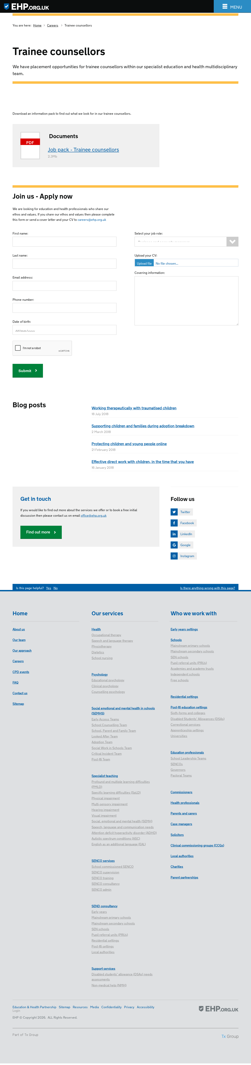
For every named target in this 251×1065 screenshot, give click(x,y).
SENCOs (177, 763)
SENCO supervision (105, 872)
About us (19, 629)
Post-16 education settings (189, 707)
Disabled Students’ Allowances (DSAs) (198, 718)
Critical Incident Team (107, 753)
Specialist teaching (105, 775)
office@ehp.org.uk (93, 515)
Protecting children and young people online (129, 443)
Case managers (181, 823)
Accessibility (145, 1006)
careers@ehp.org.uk (92, 219)
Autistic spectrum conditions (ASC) (116, 838)
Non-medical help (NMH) (109, 985)
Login (16, 1010)
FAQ (15, 682)
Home (37, 25)
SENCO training (103, 877)
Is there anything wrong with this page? (207, 587)
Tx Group (31, 1035)
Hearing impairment (105, 809)
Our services (107, 612)
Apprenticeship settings (187, 730)
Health (96, 629)
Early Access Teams (105, 719)
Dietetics (98, 652)
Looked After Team (105, 736)
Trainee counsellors (78, 25)
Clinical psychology (105, 685)
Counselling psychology (108, 691)
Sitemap (18, 703)
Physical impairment (106, 798)
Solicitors (177, 834)
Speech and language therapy (112, 640)
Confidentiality (111, 1006)
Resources (80, 1006)
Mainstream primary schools (111, 917)
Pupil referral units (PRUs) (110, 934)
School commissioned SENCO (113, 866)
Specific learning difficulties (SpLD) (116, 792)
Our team (19, 639)
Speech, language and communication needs (123, 826)
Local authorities (103, 951)
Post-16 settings (103, 946)
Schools (176, 639)
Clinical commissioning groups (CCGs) (197, 845)
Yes (48, 587)
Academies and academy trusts (192, 668)
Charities (177, 866)
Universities (179, 735)
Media (94, 1006)
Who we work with (194, 612)
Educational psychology (108, 680)
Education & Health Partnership (34, 1006)
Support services (103, 968)
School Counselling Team (109, 724)
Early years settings (184, 629)
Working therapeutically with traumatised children (134, 407)
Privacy (129, 1006)
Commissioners (181, 792)
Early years (99, 911)
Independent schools (185, 674)
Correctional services (185, 724)
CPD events (21, 671)
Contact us (20, 692)
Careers (52, 25)
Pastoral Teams (181, 775)
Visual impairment (104, 815)
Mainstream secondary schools (113, 923)
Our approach (22, 650)
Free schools (180, 680)
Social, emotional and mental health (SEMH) (122, 821)
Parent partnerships (184, 877)
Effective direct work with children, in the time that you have (143, 461)
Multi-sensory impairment (109, 803)
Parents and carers (184, 813)
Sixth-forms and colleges (188, 712)
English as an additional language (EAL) (119, 844)
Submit (24, 371)
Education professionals (187, 752)
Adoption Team (102, 741)
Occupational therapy (106, 634)
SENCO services (103, 860)
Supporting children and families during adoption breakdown (143, 425)
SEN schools (100, 928)
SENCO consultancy (106, 883)
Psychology (100, 674)
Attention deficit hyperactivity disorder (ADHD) (124, 832)
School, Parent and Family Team (114, 730)
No (56, 587)
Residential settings (105, 940)
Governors (178, 769)
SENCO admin (101, 889)
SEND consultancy (104, 905)
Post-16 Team (101, 759)
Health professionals (185, 802)
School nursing (102, 657)
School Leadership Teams (188, 758)
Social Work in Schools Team (112, 747)
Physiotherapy (102, 646)
